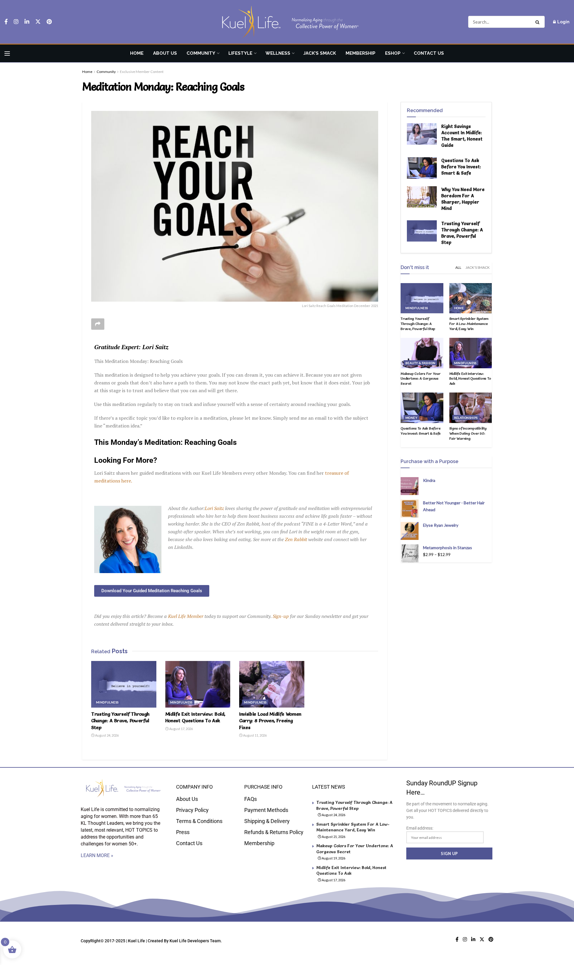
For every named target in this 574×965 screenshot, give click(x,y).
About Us (165, 53)
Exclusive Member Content (142, 71)
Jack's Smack (477, 267)
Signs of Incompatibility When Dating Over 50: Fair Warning (468, 433)
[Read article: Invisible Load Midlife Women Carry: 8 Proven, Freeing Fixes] (271, 684)
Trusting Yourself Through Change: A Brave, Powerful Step (120, 720)
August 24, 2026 (106, 735)
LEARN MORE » (97, 855)
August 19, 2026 (333, 858)
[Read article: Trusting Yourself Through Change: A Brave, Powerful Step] (123, 684)
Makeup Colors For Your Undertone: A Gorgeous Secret (421, 378)
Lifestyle (240, 53)
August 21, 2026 (333, 837)
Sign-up (281, 616)
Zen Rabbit (296, 539)
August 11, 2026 (254, 735)
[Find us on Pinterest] (49, 21)
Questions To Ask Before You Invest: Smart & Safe (461, 167)
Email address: (419, 828)
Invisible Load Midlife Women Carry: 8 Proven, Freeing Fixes (270, 720)
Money (411, 417)
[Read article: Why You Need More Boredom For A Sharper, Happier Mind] (422, 197)
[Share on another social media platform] (97, 324)
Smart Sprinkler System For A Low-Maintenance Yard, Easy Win (469, 323)
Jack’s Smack (319, 53)
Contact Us (429, 53)
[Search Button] (538, 22)
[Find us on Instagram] (16, 21)
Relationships (466, 417)
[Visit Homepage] (287, 22)
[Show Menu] (7, 53)
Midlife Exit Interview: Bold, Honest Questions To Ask (470, 378)
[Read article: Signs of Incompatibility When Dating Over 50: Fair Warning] (470, 408)
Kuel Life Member (185, 616)
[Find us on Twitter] (38, 21)
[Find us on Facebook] (6, 21)
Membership (360, 53)
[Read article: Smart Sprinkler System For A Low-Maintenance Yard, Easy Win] (470, 298)
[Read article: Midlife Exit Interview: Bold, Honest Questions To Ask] (197, 684)
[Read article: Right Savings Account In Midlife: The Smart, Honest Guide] (422, 134)
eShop (393, 53)
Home (137, 53)
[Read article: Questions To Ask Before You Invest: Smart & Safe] (422, 168)
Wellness (277, 53)
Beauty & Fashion (420, 363)
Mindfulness (107, 702)
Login (563, 21)
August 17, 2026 (181, 729)
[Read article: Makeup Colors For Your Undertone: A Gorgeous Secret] (422, 353)
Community (201, 53)
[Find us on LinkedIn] (27, 21)
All (458, 267)
